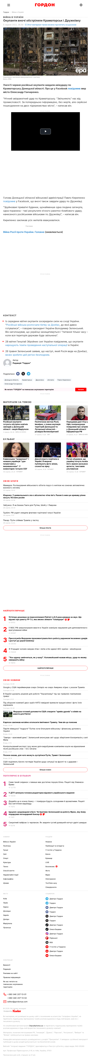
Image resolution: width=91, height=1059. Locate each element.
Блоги (48, 854)
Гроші (5, 850)
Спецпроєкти (51, 887)
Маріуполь (7, 923)
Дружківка (40, 380)
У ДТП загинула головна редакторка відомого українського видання (42, 793)
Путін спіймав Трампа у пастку (21, 520)
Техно (5, 866)
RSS (51, 942)
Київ (5, 899)
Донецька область (12, 380)
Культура (7, 862)
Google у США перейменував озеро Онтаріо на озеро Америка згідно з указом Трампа (44, 687)
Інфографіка (8, 879)
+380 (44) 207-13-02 (17, 998)
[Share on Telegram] (28, 374)
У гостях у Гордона (53, 850)
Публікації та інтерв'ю (55, 846)
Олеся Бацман (55, 929)
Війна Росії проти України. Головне (23, 232)
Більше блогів (45, 528)
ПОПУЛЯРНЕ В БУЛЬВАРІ (17, 776)
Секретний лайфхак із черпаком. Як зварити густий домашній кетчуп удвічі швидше (48, 822)
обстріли (50, 380)
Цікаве (6, 883)
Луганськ (7, 928)
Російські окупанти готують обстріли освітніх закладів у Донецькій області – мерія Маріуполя (16, 425)
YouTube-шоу (51, 883)
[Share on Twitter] (23, 374)
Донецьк (7, 911)
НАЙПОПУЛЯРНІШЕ (14, 610)
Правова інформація (11, 977)
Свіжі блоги (10, 481)
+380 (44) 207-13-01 (16, 994)
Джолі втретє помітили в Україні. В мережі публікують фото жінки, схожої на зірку (47, 463)
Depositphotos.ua (36, 1026)
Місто (5, 894)
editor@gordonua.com (17, 1001)
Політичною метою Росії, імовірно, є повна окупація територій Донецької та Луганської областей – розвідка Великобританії (47, 427)
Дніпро (6, 919)
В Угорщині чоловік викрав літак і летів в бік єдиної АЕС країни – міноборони (45, 649)
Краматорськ (27, 380)
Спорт (5, 858)
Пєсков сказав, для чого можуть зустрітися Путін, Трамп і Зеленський (37, 755)
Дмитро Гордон (56, 899)
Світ (48, 434)
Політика (7, 846)
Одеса (5, 907)
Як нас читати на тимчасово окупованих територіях (13, 984)
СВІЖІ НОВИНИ (11, 680)
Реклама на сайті (10, 973)
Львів (5, 903)
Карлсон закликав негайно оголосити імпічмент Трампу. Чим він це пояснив (40, 722)
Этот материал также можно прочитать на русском (51, 25)
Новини (6, 837)
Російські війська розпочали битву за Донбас (32, 324)
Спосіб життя (8, 871)
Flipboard (53, 938)
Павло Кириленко (64, 380)
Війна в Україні (18, 12)
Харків (6, 915)
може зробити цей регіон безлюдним (27, 354)
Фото (48, 871)
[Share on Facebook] (18, 374)
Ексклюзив (50, 866)
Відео (48, 875)
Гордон (6, 12)
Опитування (51, 879)
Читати (81, 389)
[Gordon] (45, 5)
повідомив (74, 88)
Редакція (7, 969)
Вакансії (6, 965)
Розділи (49, 837)
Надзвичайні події (10, 875)
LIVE (47, 862)
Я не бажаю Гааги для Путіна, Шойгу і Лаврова (30, 505)
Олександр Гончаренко (13, 384)
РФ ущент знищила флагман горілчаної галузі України (32, 512)
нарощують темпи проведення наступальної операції (36, 345)
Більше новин (45, 770)
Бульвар (9, 439)
